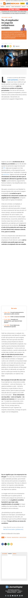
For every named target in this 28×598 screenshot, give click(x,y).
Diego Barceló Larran (6, 17)
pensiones (6, 174)
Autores (19, 592)
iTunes (22, 596)
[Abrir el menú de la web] (1, 3)
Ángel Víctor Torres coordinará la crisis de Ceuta (15, 0)
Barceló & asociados (9, 529)
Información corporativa (13, 590)
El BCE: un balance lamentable (14, 316)
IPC (4, 168)
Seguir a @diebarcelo (11, 17)
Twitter (8, 596)
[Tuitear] (5, 46)
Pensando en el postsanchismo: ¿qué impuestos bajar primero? (13, 321)
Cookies (20, 591)
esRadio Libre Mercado (16, 6)
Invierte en (8, 6)
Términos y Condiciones (11, 591)
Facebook (6, 596)
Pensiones (9, 537)
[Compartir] (2, 46)
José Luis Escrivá (22, 537)
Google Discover (15, 596)
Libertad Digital (14, 587)
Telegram (20, 596)
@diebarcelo (19, 529)
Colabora (22, 3)
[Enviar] (8, 46)
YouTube (13, 596)
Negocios (23, 6)
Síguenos (17, 46)
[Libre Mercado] (11, 3)
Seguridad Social (15, 537)
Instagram (10, 596)
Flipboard (17, 596)
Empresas (2, 6)
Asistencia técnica (11, 592)
